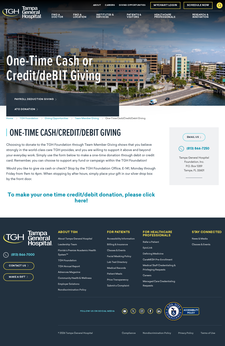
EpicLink (147, 248)
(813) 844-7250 (198, 148)
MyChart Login (165, 5)
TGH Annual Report (69, 266)
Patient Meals (114, 274)
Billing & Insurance (117, 244)
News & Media (200, 239)
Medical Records (116, 268)
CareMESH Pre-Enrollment (157, 260)
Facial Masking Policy (119, 256)
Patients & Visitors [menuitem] (134, 16)
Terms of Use (208, 333)
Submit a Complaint (118, 286)
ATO (24, 109)
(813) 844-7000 (23, 255)
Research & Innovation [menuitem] (200, 16)
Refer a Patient (151, 242)
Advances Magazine (69, 272)
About (97, 5)
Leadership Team (67, 244)
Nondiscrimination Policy (72, 290)
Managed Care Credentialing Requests (159, 283)
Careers (110, 5)
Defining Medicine (153, 254)
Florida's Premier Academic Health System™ (77, 252)
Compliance (129, 333)
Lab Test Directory (117, 262)
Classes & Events (116, 250)
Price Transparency (117, 280)
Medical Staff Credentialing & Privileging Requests (159, 267)
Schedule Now (198, 5)
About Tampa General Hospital (75, 239)
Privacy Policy (185, 333)
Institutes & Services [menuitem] (105, 16)
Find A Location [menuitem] (79, 16)
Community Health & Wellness (75, 278)
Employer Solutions (68, 284)
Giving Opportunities (132, 5)
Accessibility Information (121, 239)
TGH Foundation (67, 260)
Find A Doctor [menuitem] (57, 16)
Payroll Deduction (34, 99)
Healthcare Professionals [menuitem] (164, 16)
